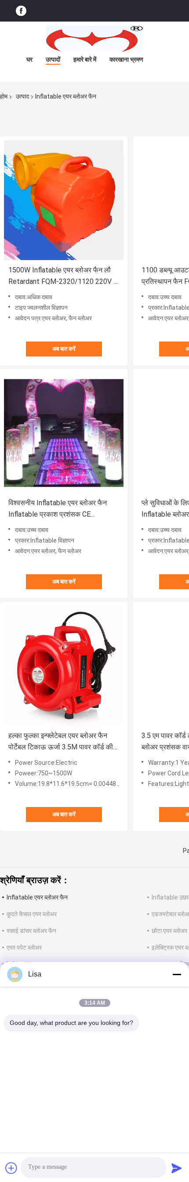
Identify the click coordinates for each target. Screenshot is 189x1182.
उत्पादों (53, 59)
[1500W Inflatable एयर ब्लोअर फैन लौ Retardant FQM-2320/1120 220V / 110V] (64, 200)
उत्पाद (22, 96)
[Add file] (11, 1168)
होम (3, 96)
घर (29, 59)
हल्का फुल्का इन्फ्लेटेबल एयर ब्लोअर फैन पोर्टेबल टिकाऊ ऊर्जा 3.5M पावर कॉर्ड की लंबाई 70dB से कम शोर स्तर (60, 742)
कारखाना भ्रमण (126, 59)
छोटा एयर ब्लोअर (169, 930)
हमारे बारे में (84, 59)
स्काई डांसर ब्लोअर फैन (31, 930)
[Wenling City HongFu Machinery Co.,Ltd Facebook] (21, 10)
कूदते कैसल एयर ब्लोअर (32, 914)
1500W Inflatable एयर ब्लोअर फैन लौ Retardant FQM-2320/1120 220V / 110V (62, 276)
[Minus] (176, 974)
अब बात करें (64, 348)
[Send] (177, 1168)
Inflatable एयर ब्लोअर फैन (37, 897)
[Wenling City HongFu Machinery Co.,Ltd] (94, 39)
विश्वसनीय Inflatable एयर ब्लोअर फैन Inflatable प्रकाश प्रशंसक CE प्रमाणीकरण (57, 509)
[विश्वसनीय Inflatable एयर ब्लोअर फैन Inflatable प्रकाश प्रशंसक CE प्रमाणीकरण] (64, 433)
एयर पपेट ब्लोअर (24, 947)
